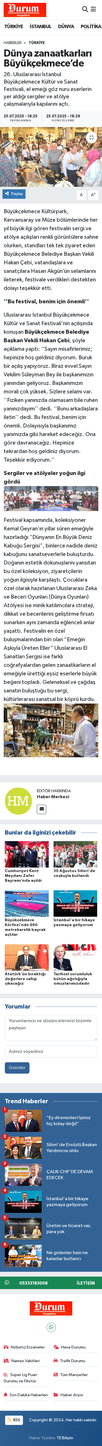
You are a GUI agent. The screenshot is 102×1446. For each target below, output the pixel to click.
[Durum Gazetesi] (25, 9)
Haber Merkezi (53, 796)
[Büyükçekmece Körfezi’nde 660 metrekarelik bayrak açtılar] (27, 903)
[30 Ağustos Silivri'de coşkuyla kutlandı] (75, 854)
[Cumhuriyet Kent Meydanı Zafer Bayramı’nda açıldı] (27, 854)
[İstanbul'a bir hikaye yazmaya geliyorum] (75, 903)
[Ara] (85, 9)
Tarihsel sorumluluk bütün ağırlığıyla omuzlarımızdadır (73, 979)
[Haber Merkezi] (18, 800)
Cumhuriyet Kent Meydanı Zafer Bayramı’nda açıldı (23, 876)
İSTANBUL (40, 26)
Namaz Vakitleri (25, 1361)
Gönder (17, 1067)
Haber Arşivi (72, 1395)
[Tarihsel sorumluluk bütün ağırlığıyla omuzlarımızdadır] (75, 957)
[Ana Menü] (93, 9)
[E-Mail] (41, 809)
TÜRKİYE (13, 26)
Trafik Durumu (72, 1361)
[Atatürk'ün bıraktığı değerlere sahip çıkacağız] (27, 957)
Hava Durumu (73, 1347)
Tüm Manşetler (74, 1375)
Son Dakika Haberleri (29, 1395)
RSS (16, 1420)
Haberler (13, 43)
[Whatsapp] (51, 1327)
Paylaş (17, 194)
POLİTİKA (91, 26)
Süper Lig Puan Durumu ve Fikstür (20, 1378)
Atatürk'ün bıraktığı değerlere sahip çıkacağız (25, 979)
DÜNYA (66, 26)
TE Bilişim (65, 1438)
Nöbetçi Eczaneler (28, 1347)
